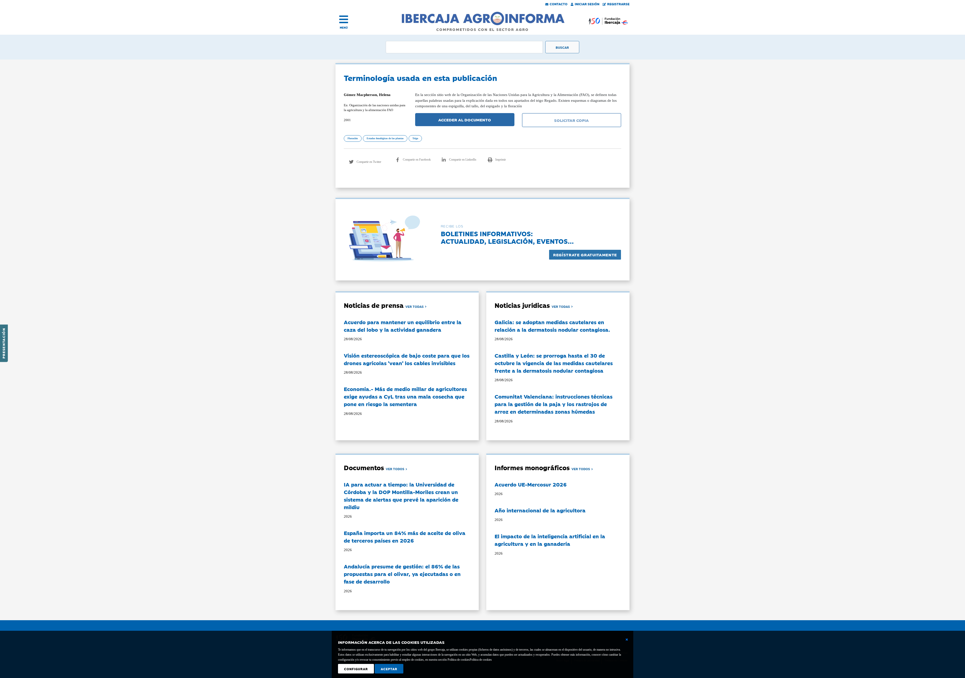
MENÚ (344, 27)
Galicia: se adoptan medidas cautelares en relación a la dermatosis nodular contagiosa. (552, 325)
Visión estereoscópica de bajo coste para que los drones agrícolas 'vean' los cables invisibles (406, 359)
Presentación (3, 343)
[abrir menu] (343, 19)
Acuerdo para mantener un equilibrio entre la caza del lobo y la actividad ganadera (402, 325)
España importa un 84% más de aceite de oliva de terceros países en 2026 (404, 536)
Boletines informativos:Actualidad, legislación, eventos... (507, 237)
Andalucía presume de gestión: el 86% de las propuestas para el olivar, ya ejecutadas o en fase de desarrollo (402, 573)
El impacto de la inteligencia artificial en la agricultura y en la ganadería (550, 539)
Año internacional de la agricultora (540, 510)
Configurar (356, 668)
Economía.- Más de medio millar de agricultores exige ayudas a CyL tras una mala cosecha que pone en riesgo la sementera (405, 396)
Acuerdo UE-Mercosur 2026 (531, 484)
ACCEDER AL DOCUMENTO (464, 119)
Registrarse (618, 4)
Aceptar (389, 668)
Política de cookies (481, 659)
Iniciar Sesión (587, 4)
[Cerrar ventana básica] (627, 639)
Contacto (558, 4)
